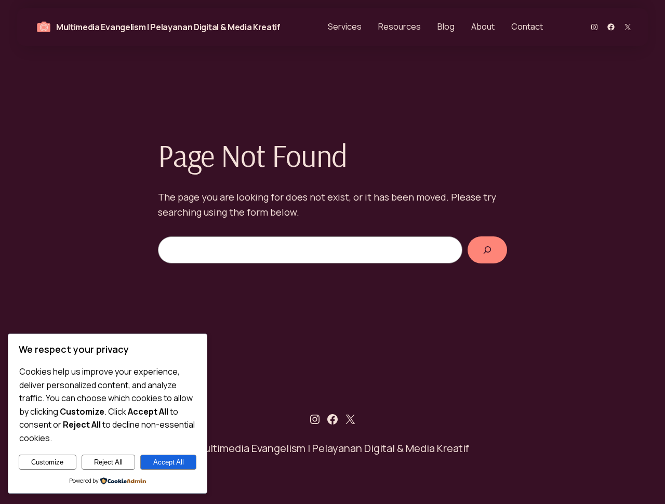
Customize (47, 462)
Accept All (168, 462)
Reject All (108, 462)
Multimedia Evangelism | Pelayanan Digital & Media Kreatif (168, 27)
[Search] (487, 249)
